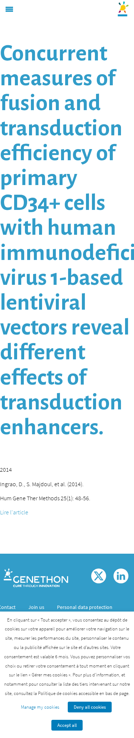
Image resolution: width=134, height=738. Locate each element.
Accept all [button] (67, 725)
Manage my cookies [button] (40, 707)
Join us (36, 607)
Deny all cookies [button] (90, 707)
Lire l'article (14, 512)
